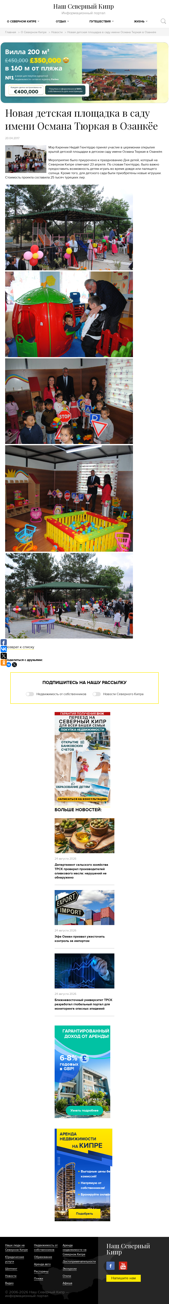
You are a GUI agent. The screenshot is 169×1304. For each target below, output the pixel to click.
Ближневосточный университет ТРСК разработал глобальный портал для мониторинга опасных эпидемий (83, 1004)
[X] (14, 664)
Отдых (61, 21)
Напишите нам (123, 1278)
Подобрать (84, 1214)
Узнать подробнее (84, 1110)
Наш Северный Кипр (83, 9)
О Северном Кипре (21, 21)
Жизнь (139, 21)
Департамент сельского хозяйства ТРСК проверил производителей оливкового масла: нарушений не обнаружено (81, 871)
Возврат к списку (19, 647)
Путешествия (100, 21)
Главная (10, 32)
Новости (57, 32)
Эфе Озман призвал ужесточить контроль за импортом (80, 939)
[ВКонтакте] (8, 664)
